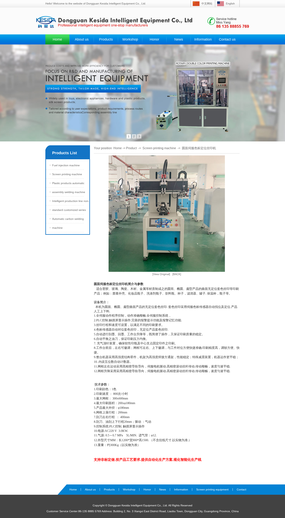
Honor (154, 39)
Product (131, 148)
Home (57, 39)
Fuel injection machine (66, 165)
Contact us (227, 39)
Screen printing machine (67, 174)
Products (106, 39)
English (230, 3)
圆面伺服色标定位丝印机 (199, 148)
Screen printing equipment (212, 489)
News (178, 39)
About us (82, 39)
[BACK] (176, 274)
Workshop (130, 39)
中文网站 (206, 3)
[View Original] (161, 274)
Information (203, 39)
